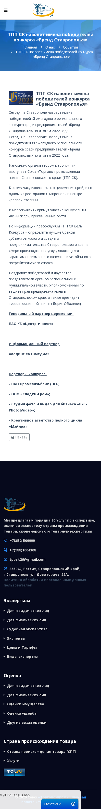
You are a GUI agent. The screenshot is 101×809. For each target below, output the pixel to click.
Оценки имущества (25, 704)
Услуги (13, 760)
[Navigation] (5, 10)
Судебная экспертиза (27, 629)
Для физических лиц (26, 620)
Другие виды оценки (27, 722)
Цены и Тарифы (22, 647)
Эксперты (16, 638)
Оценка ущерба (22, 713)
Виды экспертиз (22, 656)
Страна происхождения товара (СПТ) (41, 751)
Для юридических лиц (28, 610)
